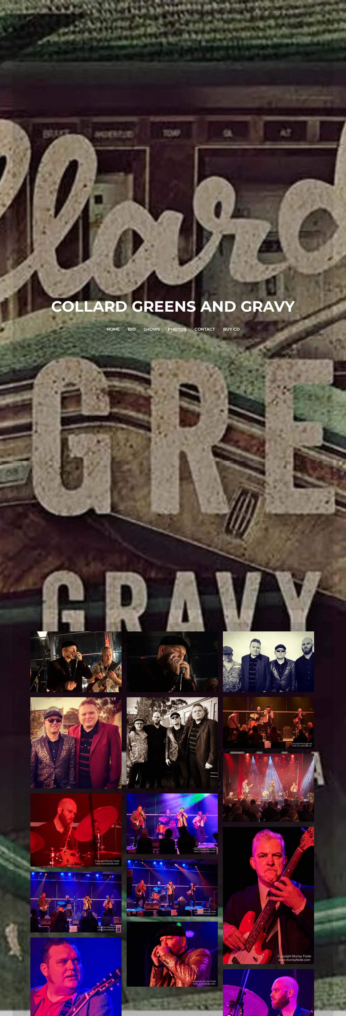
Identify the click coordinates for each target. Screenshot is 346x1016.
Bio (132, 329)
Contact (205, 329)
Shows (152, 329)
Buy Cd (231, 329)
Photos (177, 329)
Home (113, 329)
